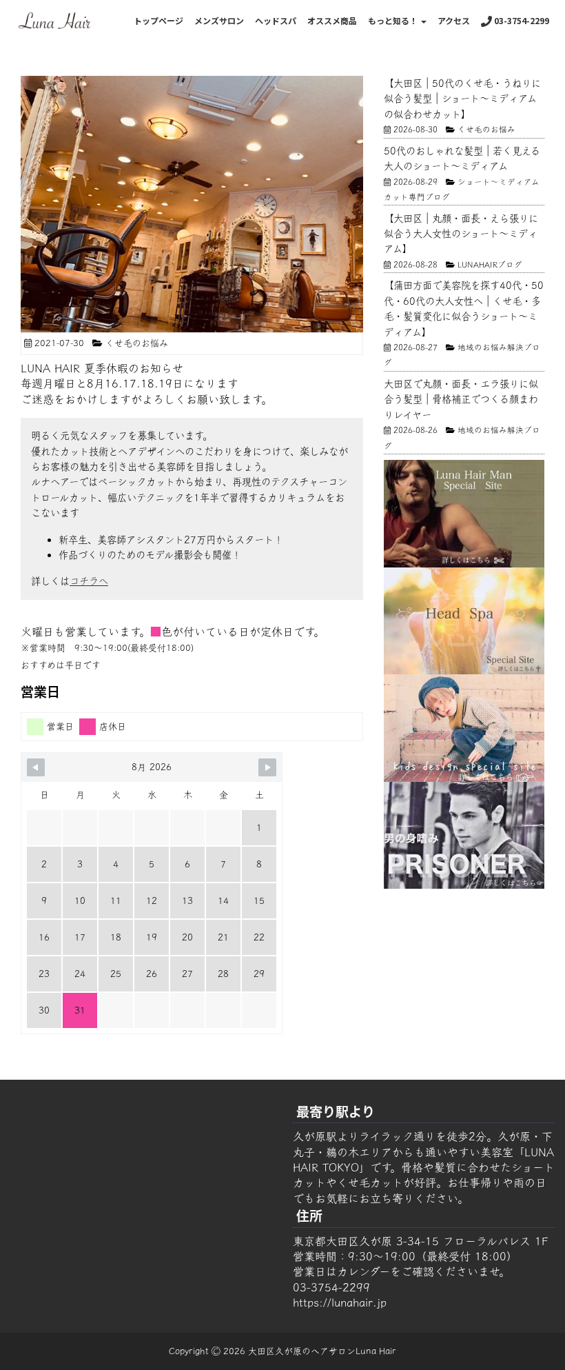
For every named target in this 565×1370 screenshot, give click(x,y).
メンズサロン (219, 20)
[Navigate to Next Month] (267, 767)
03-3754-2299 (520, 20)
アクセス (454, 20)
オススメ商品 (332, 20)
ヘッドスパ (275, 20)
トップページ (158, 20)
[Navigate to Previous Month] (36, 767)
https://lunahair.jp (340, 1302)
